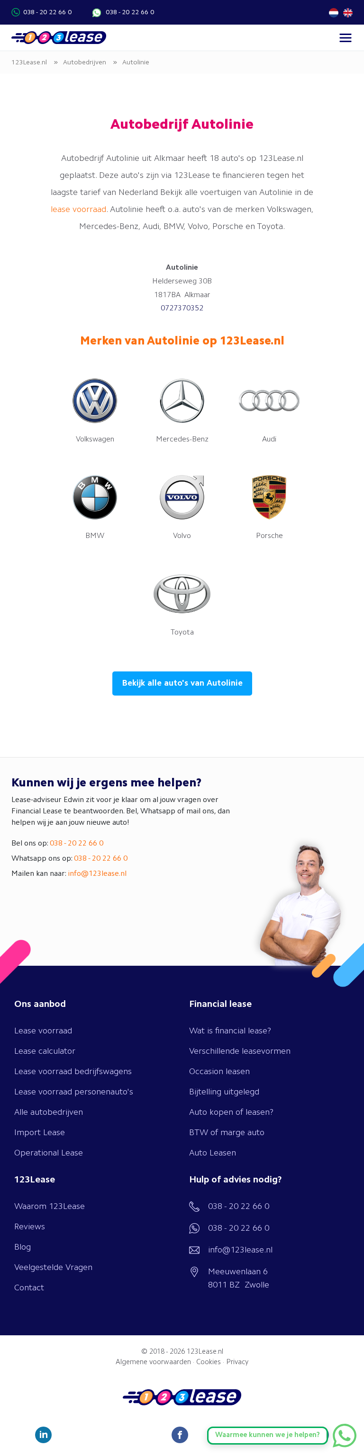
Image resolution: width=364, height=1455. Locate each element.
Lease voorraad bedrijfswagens (73, 1071)
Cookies (208, 1362)
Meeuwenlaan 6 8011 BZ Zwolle (238, 1278)
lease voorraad (78, 209)
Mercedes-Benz (182, 439)
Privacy (237, 1362)
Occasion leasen (219, 1071)
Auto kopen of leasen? (231, 1112)
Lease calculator (44, 1051)
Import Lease (39, 1133)
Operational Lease (48, 1153)
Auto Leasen (212, 1153)
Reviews (29, 1227)
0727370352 (182, 308)
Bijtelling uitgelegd (224, 1092)
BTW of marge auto (226, 1133)
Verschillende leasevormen (240, 1051)
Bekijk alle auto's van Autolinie (182, 683)
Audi (269, 439)
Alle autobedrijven (48, 1112)
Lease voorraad (43, 1031)
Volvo (182, 536)
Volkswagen (95, 439)
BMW (94, 536)
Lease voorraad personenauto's (73, 1092)
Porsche (269, 536)
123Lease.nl (205, 1352)
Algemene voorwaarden (153, 1362)
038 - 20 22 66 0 (47, 12)
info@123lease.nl (97, 874)
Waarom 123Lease (49, 1206)
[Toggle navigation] (345, 38)
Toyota (182, 632)
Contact (29, 1288)
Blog (22, 1247)
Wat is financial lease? (230, 1031)
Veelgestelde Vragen (53, 1267)
